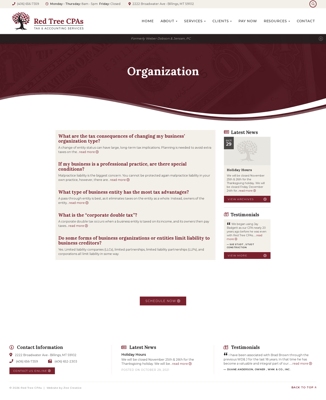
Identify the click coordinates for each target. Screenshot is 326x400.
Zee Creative (72, 387)
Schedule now (161, 301)
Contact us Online (30, 370)
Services (194, 21)
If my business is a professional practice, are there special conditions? (122, 166)
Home (148, 21)
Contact (306, 21)
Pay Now (247, 21)
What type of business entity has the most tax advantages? (123, 192)
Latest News (244, 132)
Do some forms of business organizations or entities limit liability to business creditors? (134, 240)
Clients (221, 21)
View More (237, 255)
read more (87, 152)
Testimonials (245, 215)
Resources (276, 21)
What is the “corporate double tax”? (97, 215)
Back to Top (303, 387)
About (168, 21)
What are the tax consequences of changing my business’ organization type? (121, 138)
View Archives (241, 199)
